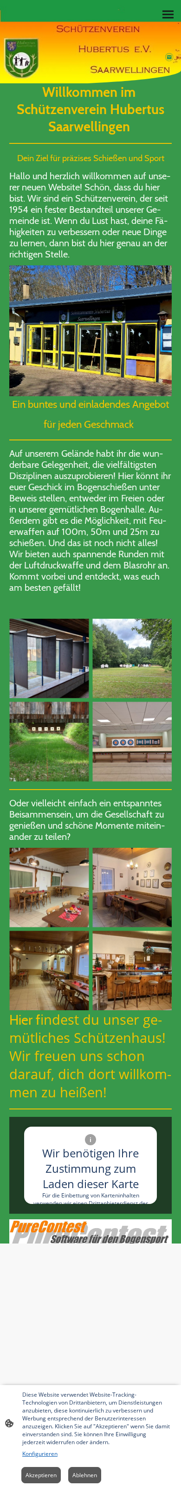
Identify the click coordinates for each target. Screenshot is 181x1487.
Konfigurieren (40, 1454)
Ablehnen (84, 1475)
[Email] (169, 57)
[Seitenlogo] (47, 39)
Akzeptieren (41, 1475)
